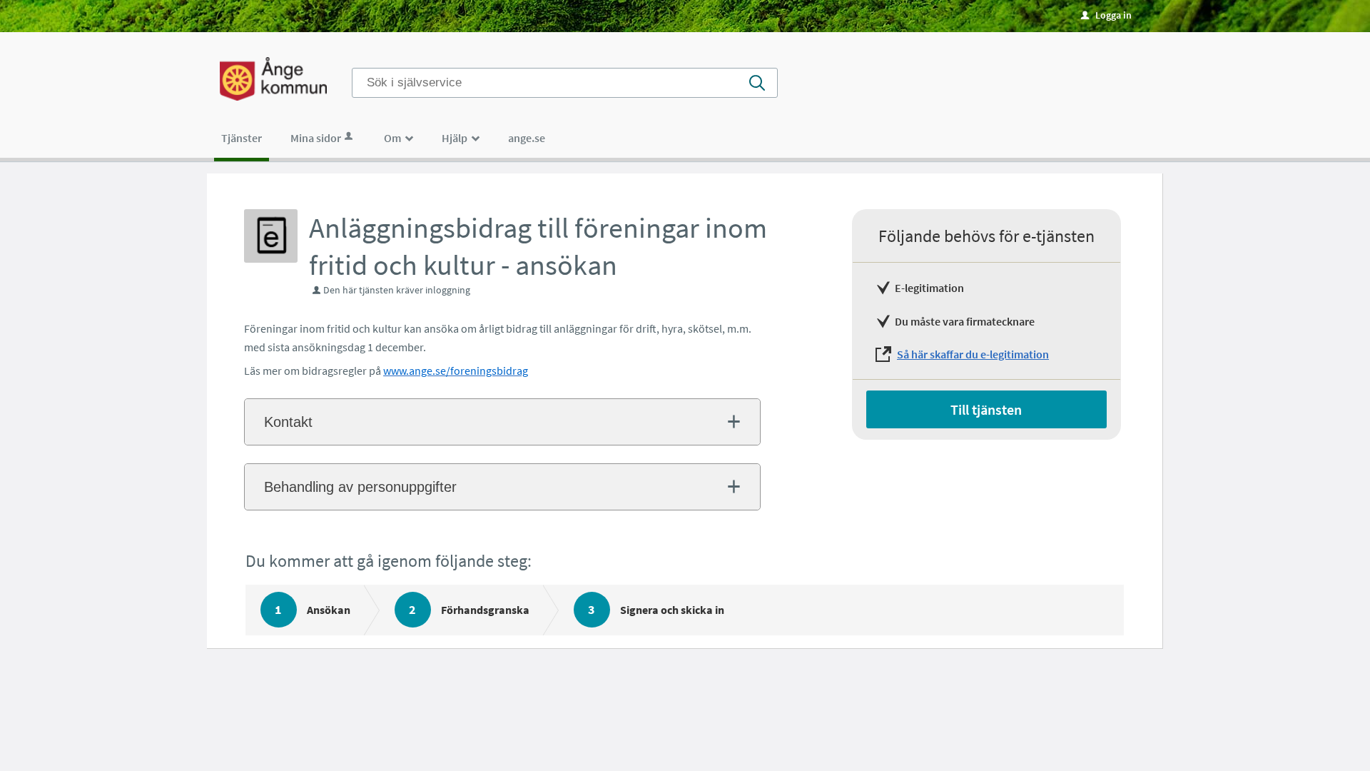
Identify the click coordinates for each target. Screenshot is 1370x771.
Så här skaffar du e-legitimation (973, 354)
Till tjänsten (986, 409)
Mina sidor (315, 138)
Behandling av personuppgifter (360, 487)
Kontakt (288, 422)
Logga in (1106, 15)
